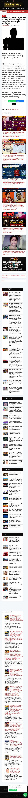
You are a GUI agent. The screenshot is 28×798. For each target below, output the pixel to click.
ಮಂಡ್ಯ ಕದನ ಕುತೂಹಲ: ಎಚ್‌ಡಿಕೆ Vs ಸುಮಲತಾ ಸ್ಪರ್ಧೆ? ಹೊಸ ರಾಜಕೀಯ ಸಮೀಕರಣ (15, 505)
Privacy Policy (16, 276)
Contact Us (10, 276)
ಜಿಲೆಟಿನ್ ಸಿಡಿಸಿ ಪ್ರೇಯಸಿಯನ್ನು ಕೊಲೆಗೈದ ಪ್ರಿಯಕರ (15, 597)
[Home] (14, 5)
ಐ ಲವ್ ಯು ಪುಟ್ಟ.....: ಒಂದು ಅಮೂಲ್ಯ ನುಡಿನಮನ (15, 474)
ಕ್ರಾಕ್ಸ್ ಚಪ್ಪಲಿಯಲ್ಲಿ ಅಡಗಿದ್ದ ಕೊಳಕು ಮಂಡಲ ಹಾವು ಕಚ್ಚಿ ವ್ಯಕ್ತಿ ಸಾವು (15, 434)
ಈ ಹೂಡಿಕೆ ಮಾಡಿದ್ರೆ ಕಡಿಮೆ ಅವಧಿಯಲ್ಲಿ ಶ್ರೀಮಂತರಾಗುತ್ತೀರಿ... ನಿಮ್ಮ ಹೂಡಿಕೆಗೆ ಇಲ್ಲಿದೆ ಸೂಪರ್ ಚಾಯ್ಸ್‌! (15, 499)
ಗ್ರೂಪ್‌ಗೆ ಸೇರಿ (13, 789)
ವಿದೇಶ (22, 8)
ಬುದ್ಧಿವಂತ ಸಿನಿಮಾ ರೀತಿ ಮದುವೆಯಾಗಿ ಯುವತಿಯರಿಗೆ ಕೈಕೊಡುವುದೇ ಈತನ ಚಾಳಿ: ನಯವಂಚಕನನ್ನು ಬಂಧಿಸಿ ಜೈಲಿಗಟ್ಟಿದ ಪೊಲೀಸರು (15, 590)
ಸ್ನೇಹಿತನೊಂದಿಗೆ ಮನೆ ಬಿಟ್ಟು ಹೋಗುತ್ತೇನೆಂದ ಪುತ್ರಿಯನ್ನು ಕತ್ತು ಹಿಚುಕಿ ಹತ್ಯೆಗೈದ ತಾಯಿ (15, 404)
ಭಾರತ (7, 8)
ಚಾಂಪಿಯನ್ (13, 8)
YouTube (24, 1)
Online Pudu (17, 794)
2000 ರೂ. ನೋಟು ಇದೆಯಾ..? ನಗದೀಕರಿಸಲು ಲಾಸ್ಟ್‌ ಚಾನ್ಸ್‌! (15, 526)
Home (3, 8)
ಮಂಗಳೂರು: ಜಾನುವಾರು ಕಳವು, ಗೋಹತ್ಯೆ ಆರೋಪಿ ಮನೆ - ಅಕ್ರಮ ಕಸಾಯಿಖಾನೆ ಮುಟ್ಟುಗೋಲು (15, 428)
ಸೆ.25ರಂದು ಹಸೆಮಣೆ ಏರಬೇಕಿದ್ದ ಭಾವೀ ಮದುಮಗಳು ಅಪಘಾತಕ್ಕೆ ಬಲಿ (15, 568)
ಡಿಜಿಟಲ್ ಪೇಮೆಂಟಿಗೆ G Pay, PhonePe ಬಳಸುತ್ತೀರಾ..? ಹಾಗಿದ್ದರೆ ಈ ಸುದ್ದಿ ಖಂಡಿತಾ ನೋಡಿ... (14, 492)
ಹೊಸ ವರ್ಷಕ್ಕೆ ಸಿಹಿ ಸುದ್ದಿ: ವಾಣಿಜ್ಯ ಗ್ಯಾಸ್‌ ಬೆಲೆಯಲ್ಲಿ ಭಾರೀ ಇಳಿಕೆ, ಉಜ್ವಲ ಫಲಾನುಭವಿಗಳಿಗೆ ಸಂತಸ (15, 511)
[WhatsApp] (25, 795)
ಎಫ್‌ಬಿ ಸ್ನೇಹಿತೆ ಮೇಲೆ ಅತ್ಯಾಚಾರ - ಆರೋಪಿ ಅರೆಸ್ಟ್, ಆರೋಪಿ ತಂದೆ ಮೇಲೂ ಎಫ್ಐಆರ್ (16, 462)
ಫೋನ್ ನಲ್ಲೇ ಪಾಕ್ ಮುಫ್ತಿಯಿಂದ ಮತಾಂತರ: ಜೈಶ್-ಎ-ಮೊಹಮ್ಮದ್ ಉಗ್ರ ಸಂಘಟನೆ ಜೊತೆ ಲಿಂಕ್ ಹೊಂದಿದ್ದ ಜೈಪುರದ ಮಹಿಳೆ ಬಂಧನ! (14, 253)
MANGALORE (15, 109)
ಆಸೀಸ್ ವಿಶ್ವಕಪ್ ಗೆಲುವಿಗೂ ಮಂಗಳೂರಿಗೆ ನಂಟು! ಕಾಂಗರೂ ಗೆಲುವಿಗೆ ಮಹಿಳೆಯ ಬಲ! (15, 522)
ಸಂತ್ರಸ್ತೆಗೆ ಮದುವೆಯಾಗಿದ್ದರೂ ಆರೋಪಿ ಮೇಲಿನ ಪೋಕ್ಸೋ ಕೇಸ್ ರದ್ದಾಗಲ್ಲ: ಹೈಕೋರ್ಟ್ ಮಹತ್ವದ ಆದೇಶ (15, 382)
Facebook (17, 1)
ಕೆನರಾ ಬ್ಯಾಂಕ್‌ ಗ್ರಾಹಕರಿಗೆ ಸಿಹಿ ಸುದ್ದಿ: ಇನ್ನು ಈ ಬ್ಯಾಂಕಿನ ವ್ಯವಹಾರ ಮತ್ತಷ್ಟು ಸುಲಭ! (16, 516)
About (5, 789)
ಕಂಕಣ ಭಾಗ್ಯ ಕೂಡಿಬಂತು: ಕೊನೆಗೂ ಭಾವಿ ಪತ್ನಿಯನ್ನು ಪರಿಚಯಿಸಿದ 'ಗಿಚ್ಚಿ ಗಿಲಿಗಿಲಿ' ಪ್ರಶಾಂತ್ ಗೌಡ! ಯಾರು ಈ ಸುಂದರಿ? (14, 540)
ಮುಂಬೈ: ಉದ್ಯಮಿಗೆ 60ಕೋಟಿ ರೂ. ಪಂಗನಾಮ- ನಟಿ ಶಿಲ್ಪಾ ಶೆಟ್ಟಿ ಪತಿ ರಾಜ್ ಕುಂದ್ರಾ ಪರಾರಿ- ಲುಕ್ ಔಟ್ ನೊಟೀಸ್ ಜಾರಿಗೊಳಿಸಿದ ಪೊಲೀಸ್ (15, 455)
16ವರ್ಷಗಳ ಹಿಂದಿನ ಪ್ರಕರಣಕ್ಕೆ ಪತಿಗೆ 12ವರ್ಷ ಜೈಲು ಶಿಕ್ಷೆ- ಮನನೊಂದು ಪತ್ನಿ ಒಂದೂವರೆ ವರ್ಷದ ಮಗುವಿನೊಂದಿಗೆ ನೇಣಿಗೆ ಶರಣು (15, 410)
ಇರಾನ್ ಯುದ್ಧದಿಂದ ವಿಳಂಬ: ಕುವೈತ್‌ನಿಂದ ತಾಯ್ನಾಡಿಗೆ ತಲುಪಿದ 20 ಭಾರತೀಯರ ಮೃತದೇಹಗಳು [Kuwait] (16, 439)
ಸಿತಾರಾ (18, 8)
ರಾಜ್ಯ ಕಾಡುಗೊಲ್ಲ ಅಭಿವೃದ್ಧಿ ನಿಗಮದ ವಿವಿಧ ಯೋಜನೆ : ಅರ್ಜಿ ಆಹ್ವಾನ (15, 423)
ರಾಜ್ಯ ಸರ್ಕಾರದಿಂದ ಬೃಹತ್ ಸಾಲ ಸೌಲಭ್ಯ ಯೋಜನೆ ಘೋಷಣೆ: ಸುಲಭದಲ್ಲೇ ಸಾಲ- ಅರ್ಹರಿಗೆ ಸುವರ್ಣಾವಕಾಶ (15, 485)
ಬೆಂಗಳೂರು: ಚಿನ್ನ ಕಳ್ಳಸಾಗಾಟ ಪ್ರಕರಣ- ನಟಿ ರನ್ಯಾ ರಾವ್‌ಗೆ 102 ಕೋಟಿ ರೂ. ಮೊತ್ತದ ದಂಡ (15, 573)
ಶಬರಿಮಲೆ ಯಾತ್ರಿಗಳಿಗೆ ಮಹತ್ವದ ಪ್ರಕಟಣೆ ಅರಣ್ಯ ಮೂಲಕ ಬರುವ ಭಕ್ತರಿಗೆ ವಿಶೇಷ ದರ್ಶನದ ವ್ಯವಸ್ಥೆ (15, 480)
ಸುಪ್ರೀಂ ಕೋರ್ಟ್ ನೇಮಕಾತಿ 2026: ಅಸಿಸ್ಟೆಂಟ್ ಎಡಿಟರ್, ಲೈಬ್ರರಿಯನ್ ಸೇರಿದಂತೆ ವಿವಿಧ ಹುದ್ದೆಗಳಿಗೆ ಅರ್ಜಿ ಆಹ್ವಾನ (15, 548)
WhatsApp (12, 101)
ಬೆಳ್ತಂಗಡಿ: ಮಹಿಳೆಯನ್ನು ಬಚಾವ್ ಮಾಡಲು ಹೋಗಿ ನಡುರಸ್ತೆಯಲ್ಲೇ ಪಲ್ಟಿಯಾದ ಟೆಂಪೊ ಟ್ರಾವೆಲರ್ (15, 417)
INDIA (4, 15)
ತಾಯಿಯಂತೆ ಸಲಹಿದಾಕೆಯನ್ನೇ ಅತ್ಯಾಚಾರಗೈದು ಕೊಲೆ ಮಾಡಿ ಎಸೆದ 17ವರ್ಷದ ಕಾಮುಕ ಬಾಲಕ (15, 554)
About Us (4, 276)
